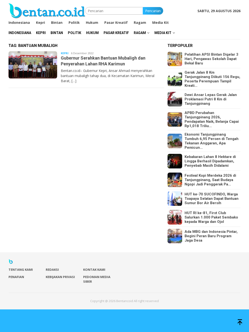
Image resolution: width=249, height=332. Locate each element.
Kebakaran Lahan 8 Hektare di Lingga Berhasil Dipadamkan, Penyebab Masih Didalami (210, 161)
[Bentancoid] (47, 10)
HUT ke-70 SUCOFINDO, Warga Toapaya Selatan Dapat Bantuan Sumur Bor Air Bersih (212, 198)
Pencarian (153, 11)
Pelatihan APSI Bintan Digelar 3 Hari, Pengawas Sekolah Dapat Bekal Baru (211, 58)
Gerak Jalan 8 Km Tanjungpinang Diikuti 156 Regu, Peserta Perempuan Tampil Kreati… (212, 79)
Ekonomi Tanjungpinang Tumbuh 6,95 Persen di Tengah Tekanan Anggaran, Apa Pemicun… (212, 141)
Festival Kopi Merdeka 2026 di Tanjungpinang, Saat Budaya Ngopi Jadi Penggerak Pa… (210, 179)
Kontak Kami (94, 269)
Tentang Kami (21, 269)
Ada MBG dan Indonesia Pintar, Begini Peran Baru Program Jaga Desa (211, 236)
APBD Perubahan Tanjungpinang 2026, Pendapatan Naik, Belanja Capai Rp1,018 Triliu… (212, 119)
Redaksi (52, 269)
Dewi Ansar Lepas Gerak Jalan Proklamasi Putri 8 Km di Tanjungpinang (211, 99)
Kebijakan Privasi (60, 277)
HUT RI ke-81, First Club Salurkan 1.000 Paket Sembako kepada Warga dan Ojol (211, 217)
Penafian (16, 277)
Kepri (65, 53)
